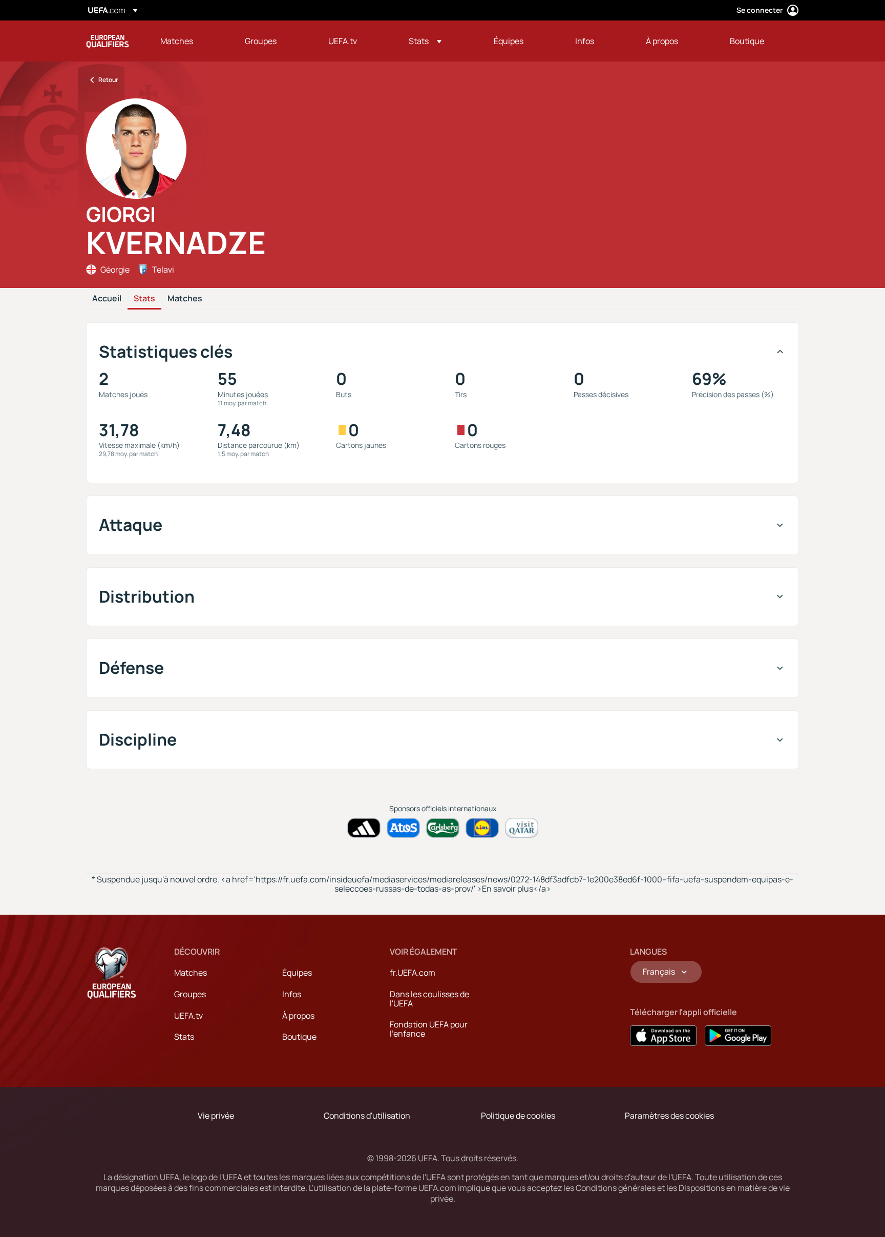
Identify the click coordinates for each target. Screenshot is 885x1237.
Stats (144, 298)
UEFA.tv (188, 1015)
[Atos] (403, 828)
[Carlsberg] (442, 828)
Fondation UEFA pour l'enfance (429, 1029)
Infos (291, 994)
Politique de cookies (518, 1115)
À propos (298, 1015)
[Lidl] (482, 828)
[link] (177, 41)
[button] (425, 41)
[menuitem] (190, 41)
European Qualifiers (107, 41)
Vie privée (216, 1115)
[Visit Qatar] (521, 828)
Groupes (190, 994)
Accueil (106, 298)
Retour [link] (108, 79)
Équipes (297, 972)
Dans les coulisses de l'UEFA (429, 998)
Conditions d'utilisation (367, 1115)
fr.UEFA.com (412, 972)
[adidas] (364, 828)
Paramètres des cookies (669, 1115)
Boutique (299, 1036)
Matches (184, 298)
